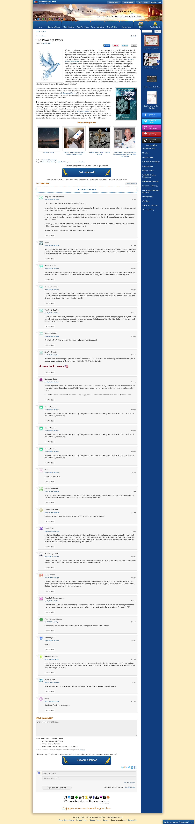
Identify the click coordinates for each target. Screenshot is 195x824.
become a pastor (83, 111)
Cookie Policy (95, 820)
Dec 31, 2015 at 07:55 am (52, 701)
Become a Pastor (87, 760)
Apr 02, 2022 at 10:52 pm (52, 491)
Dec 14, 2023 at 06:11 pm (52, 355)
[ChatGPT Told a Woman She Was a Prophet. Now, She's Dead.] (74, 138)
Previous (42, 36)
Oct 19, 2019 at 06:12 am (52, 640)
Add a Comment (88, 189)
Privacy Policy (81, 820)
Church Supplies (68, 27)
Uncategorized (147, 196)
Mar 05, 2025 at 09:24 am (52, 268)
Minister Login (113, 2)
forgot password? (129, 783)
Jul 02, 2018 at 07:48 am (52, 659)
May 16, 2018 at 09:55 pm (52, 682)
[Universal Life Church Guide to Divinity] (86, 800)
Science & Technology (49, 160)
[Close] (191, 822)
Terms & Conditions (66, 820)
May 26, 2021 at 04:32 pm (52, 556)
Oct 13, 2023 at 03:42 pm (52, 382)
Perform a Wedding (97, 27)
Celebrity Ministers (148, 148)
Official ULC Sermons (150, 205)
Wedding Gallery (148, 210)
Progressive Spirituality (150, 181)
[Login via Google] (125, 768)
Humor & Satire (147, 157)
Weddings (145, 201)
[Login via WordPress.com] (122, 768)
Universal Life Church (48, 162)
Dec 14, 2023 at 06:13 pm (52, 336)
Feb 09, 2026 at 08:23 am (52, 199)
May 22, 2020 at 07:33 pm (52, 577)
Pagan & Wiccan (148, 170)
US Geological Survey (68, 93)
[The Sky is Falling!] (48, 138)
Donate (105, 820)
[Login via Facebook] (135, 769)
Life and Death (147, 166)
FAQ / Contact (143, 2)
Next (132, 36)
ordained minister (61, 162)
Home (40, 27)
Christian (145, 153)
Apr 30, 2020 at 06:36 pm (52, 601)
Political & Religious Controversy (149, 176)
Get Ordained (128, 2)
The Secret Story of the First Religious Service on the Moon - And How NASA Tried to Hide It (124, 154)
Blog (140, 27)
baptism (82, 162)
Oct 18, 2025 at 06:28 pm (52, 245)
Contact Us (132, 820)
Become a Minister (54, 27)
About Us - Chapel (83, 27)
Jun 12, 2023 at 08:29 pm (52, 472)
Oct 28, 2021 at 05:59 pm (52, 512)
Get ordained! (87, 172)
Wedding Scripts (155, 27)
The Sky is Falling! (48, 152)
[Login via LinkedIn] (132, 768)
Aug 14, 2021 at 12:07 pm (52, 531)
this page (82, 749)
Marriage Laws (126, 27)
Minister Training (112, 27)
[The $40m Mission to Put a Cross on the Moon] (99, 138)
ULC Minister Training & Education (150, 191)
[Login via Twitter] (128, 768)
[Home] (97, 12)
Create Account (130, 787)
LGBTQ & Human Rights (151, 162)
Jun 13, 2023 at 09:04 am (52, 409)
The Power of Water (49, 40)
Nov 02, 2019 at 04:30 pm (52, 622)
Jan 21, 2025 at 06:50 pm (52, 289)
